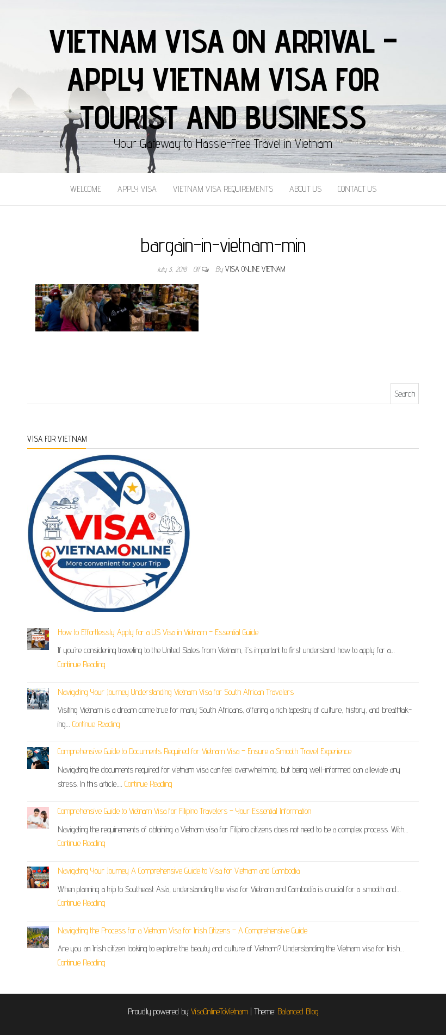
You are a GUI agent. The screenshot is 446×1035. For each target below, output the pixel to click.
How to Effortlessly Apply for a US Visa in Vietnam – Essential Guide (158, 632)
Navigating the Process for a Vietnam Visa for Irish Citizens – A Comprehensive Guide (182, 930)
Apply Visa (137, 189)
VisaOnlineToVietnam (219, 1011)
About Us (305, 189)
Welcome (85, 189)
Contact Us (357, 189)
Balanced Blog (298, 1011)
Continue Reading (82, 664)
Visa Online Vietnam (255, 269)
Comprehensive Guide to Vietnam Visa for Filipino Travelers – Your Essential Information (184, 811)
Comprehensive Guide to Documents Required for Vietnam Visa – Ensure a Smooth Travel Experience (204, 751)
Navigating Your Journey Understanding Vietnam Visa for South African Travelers (176, 692)
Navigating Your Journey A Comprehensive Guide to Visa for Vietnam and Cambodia (179, 870)
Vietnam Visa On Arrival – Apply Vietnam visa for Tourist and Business (223, 78)
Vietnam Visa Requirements (223, 189)
